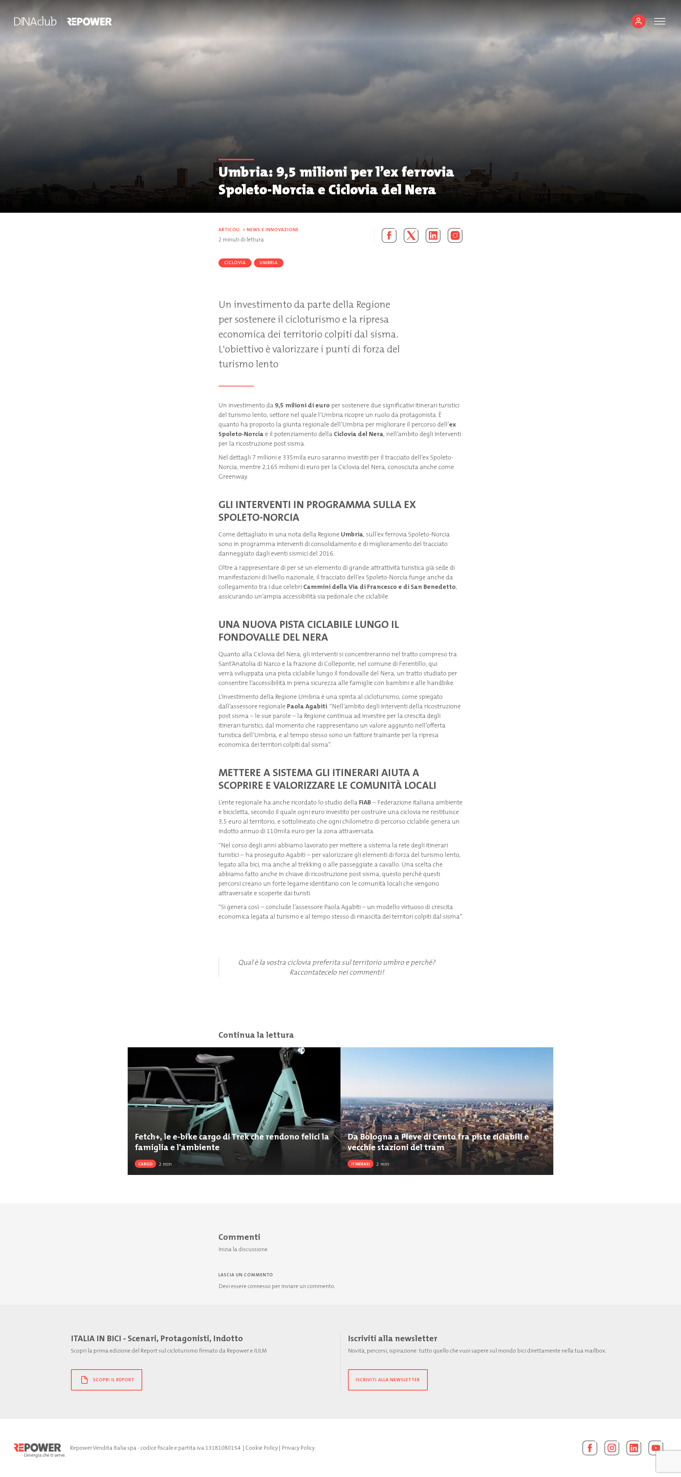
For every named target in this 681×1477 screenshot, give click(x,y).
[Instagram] (455, 235)
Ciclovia (235, 263)
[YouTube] (655, 1447)
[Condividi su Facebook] (385, 235)
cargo (145, 1164)
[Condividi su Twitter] (411, 235)
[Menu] (660, 21)
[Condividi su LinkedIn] (433, 235)
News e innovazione (273, 230)
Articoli (229, 230)
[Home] (35, 21)
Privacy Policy (298, 1447)
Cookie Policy (261, 1447)
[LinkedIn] (633, 1447)
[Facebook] (589, 1447)
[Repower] (89, 21)
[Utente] (638, 21)
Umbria (269, 263)
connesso (259, 1286)
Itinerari (360, 1164)
